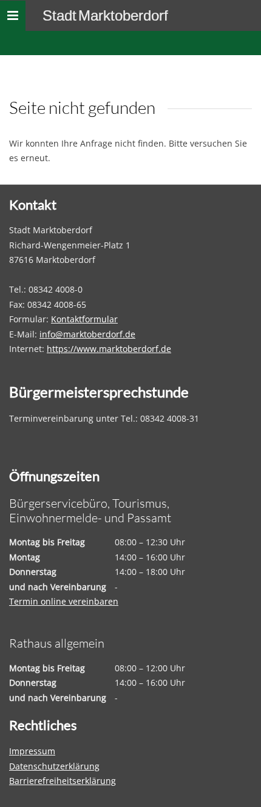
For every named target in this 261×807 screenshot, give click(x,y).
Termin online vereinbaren (63, 601)
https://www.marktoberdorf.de (109, 348)
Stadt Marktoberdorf (105, 15)
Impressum (32, 751)
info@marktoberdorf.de (87, 334)
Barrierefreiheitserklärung (62, 780)
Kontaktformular (84, 319)
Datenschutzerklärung (54, 766)
